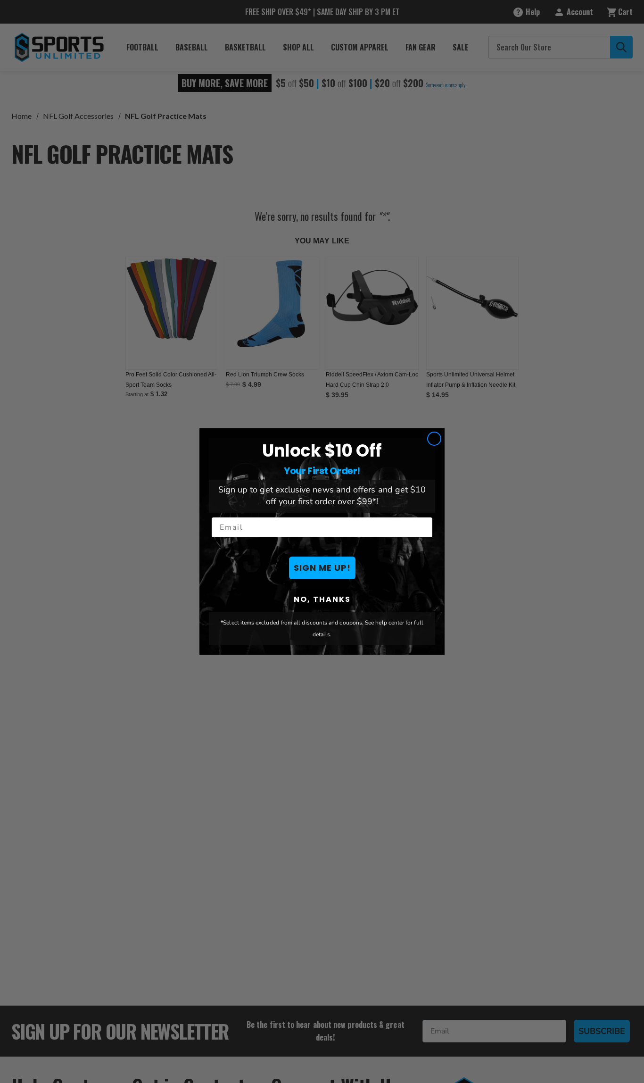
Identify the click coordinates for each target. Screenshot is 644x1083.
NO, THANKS (322, 599)
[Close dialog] (434, 438)
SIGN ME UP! (322, 568)
